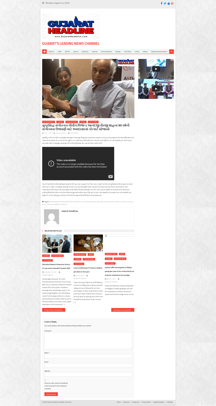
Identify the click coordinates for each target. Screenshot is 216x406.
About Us (126, 402)
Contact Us (135, 402)
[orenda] (156, 69)
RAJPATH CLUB (59, 204)
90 (50, 201)
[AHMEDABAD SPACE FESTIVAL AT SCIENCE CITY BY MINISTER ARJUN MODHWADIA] (156, 89)
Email (46, 362)
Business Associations (159, 51)
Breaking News (80, 254)
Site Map (170, 402)
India (59, 51)
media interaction (109, 201)
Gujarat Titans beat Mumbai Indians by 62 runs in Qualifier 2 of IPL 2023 (55, 310)
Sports (75, 51)
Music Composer (121, 201)
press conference (47, 204)
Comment (48, 331)
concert (83, 201)
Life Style (127, 51)
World (67, 51)
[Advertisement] (140, 31)
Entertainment (106, 51)
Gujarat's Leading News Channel (71, 43)
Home (119, 402)
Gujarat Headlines (61, 133)
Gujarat (51, 51)
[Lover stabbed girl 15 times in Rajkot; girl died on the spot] (88, 243)
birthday (62, 201)
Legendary (99, 201)
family (89, 201)
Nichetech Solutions (80, 278)
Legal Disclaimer (159, 402)
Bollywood (69, 201)
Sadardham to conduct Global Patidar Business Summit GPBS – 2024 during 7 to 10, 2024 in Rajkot (123, 310)
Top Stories (93, 122)
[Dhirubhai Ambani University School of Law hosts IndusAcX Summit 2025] (57, 243)
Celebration (77, 201)
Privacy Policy (146, 402)
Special (94, 51)
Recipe (118, 51)
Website (47, 371)
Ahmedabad (55, 201)
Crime (137, 51)
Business (85, 51)
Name (46, 353)
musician (130, 201)
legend (93, 201)
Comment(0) (74, 133)
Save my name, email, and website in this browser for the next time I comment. (56, 386)
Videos (145, 51)
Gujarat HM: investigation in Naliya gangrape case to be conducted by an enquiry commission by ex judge (119, 271)
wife (65, 204)
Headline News (72, 122)
